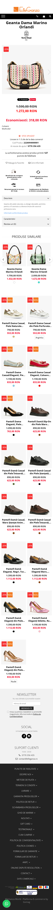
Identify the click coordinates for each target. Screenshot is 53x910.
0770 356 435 (27, 755)
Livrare (25, 790)
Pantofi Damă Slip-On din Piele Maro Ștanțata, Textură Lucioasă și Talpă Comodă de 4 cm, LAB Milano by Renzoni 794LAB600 (39, 423)
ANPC (25, 862)
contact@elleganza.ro (28, 758)
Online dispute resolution (25, 867)
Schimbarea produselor (25, 807)
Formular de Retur (25, 856)
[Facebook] (24, 736)
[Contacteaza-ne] (37, 16)
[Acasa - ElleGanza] (26, 9)
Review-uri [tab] (10, 224)
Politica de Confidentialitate (25, 840)
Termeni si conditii (26, 785)
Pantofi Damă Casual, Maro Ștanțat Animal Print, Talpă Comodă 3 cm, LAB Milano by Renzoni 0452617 (13, 521)
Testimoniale (25, 829)
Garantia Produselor (26, 796)
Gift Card (25, 823)
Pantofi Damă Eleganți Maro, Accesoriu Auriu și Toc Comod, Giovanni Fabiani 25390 (39, 570)
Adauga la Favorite (16, 163)
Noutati (25, 818)
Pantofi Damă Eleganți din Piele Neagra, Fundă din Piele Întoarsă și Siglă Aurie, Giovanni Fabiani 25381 (13, 619)
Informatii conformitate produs (16, 213)
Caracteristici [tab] (9, 219)
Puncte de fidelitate (26, 768)
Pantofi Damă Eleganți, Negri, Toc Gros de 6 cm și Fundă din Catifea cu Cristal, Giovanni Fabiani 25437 (13, 570)
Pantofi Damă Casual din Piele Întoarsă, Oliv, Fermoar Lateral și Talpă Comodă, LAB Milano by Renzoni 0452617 (13, 472)
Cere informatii (37, 163)
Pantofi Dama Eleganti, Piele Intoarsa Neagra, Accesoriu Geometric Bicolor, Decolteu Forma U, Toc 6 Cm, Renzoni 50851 (13, 423)
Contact (25, 873)
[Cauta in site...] (50, 16)
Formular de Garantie (25, 851)
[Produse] (3, 17)
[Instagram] (29, 736)
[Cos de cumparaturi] (44, 16)
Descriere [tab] (8, 198)
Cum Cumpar (26, 834)
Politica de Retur (25, 801)
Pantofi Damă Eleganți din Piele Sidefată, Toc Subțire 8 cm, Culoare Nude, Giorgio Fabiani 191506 (13, 668)
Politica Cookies (25, 845)
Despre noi (26, 774)
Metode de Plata (26, 779)
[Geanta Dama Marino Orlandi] (26, 69)
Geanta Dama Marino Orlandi (14, 270)
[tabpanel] (26, 69)
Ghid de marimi (25, 812)
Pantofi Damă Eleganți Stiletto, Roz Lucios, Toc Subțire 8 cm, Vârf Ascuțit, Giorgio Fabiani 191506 (39, 619)
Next (49, 72)
